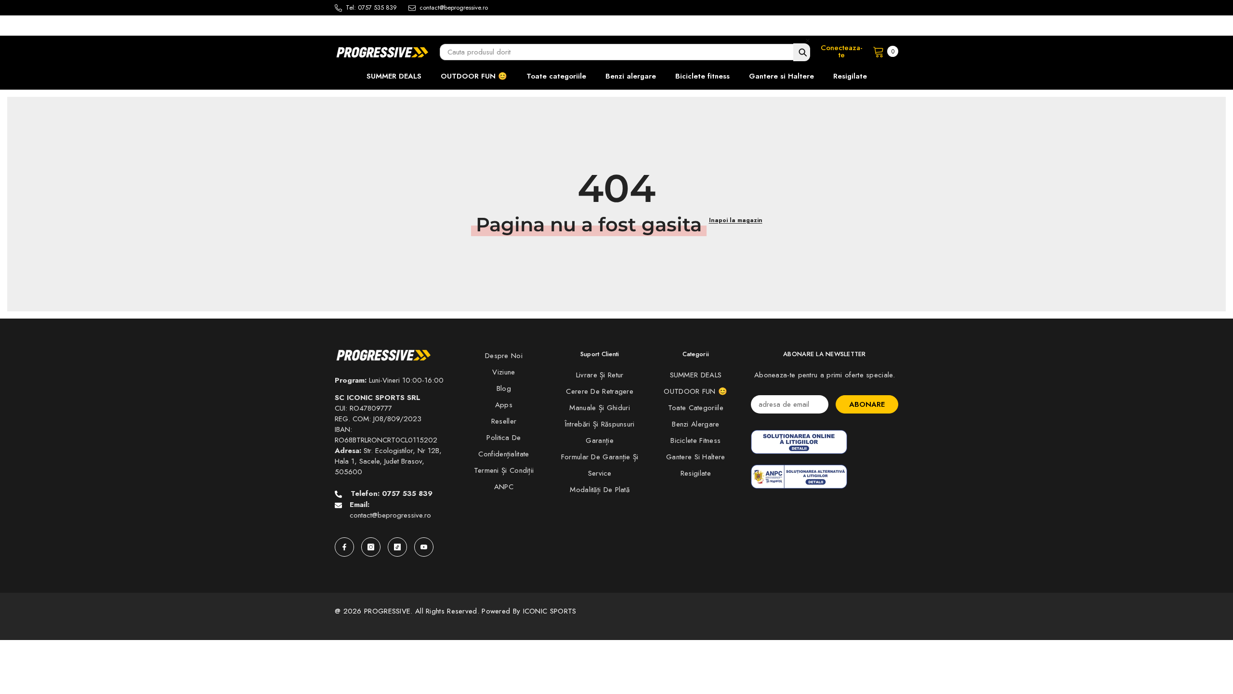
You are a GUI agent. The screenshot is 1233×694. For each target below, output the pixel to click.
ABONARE (867, 404)
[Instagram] (370, 547)
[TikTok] (397, 547)
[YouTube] (423, 547)
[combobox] (625, 52)
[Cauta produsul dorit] (801, 52)
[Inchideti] (807, 40)
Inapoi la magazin (735, 220)
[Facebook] (344, 547)
